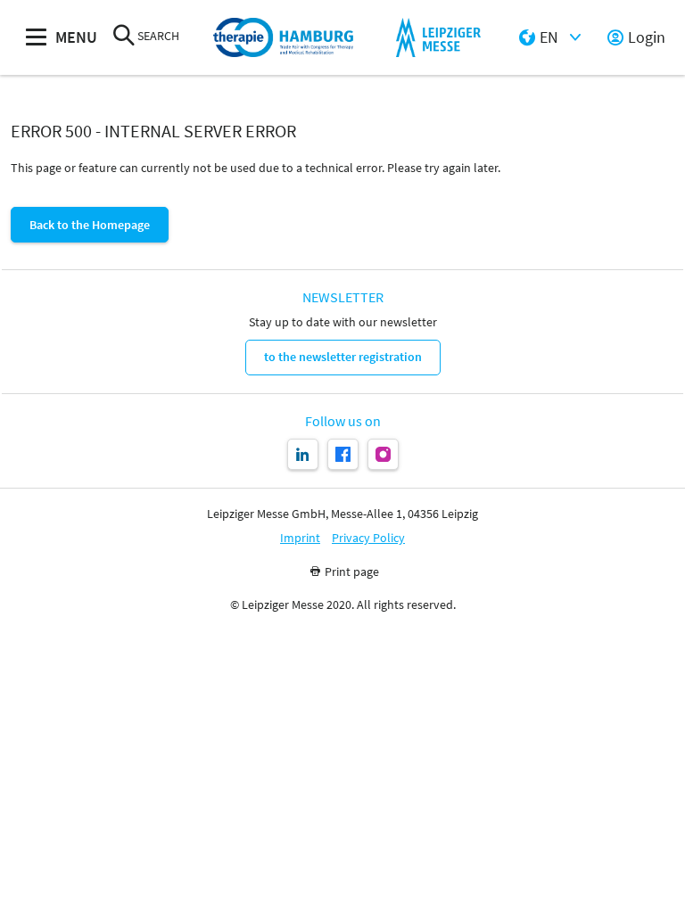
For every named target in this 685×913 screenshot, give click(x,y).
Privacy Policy (368, 538)
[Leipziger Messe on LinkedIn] (302, 454)
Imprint (300, 538)
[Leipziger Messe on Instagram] (383, 454)
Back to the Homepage (89, 225)
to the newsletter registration (343, 357)
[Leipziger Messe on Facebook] (343, 454)
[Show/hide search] (124, 37)
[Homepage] (283, 38)
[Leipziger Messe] (438, 38)
